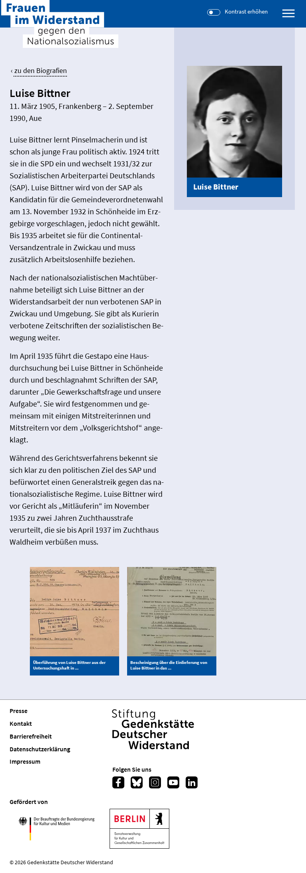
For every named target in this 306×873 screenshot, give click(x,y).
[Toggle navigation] (288, 13)
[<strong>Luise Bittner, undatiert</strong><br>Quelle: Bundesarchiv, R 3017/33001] (234, 121)
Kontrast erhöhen (246, 11)
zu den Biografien (40, 70)
